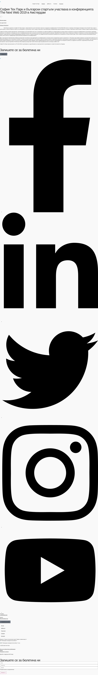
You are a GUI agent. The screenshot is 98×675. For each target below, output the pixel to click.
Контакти (61, 3)
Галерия (3, 633)
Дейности (3, 628)
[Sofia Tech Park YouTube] (50, 612)
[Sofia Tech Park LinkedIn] (50, 321)
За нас (2, 625)
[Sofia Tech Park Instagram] (50, 527)
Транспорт (3, 630)
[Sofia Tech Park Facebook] (50, 211)
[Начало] (0, 1)
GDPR (1, 650)
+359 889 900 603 (3, 615)
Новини (43, 3)
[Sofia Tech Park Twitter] (50, 417)
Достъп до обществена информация (7, 649)
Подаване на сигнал (4, 651)
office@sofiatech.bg (4, 618)
